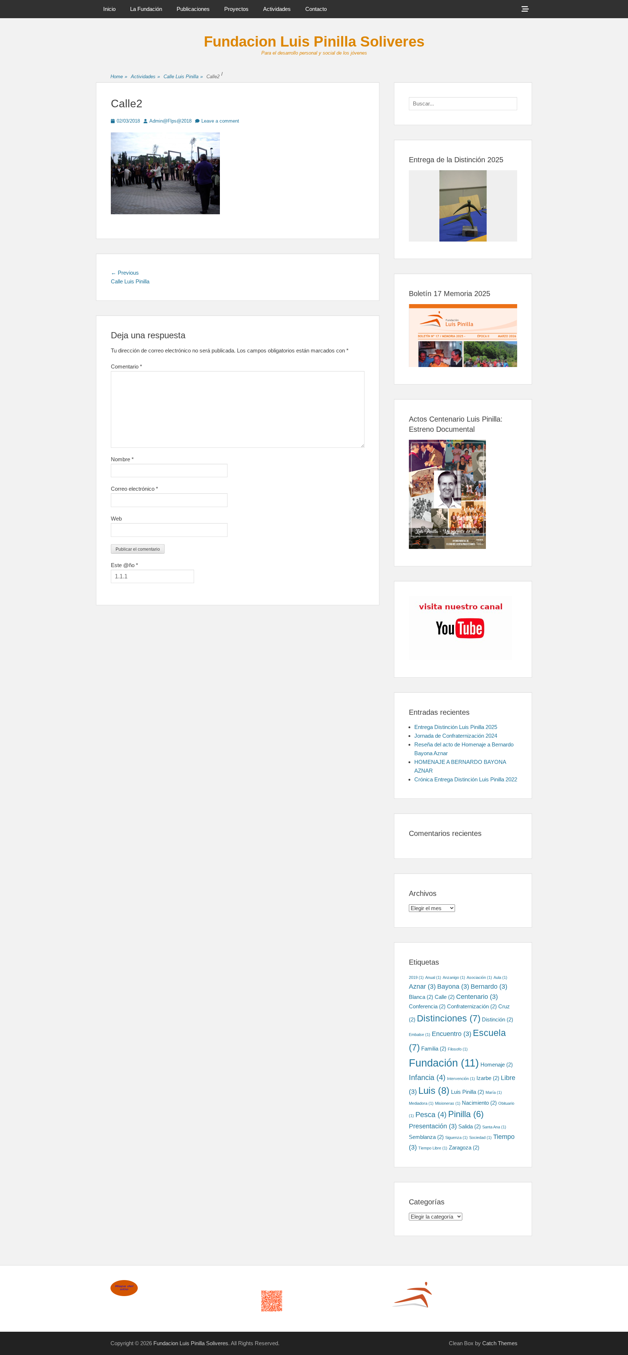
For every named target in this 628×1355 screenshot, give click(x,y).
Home (118, 76)
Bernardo (489, 986)
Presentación (433, 1126)
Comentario (126, 366)
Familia (433, 1048)
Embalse (419, 1034)
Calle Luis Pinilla (183, 76)
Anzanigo (454, 977)
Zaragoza (464, 1147)
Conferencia (427, 1006)
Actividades (277, 9)
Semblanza (426, 1137)
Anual (433, 977)
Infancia (427, 1077)
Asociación (479, 977)
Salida (469, 1126)
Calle (445, 997)
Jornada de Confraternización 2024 (455, 736)
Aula (500, 977)
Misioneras (447, 1103)
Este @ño (124, 565)
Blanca (421, 997)
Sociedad (480, 1137)
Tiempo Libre (432, 1148)
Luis (434, 1090)
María (494, 1092)
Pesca (431, 1115)
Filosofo (458, 1049)
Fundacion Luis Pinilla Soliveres (314, 41)
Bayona (453, 986)
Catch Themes (500, 1343)
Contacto (316, 9)
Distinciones (448, 1018)
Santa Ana (494, 1127)
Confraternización (472, 1006)
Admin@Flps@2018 (170, 121)
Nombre (122, 459)
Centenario (477, 996)
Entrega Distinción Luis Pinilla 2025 (455, 727)
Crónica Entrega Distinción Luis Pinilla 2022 (465, 779)
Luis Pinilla (467, 1092)
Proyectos (236, 9)
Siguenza (456, 1137)
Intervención (461, 1078)
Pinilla (466, 1114)
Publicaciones (193, 9)
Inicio (109, 9)
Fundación (444, 1063)
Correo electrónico (134, 489)
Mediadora (421, 1103)
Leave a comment (220, 121)
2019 (416, 977)
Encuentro (451, 1033)
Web (116, 518)
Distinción (497, 1019)
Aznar (422, 986)
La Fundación (146, 9)
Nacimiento (479, 1103)
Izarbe (487, 1078)
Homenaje (496, 1064)
